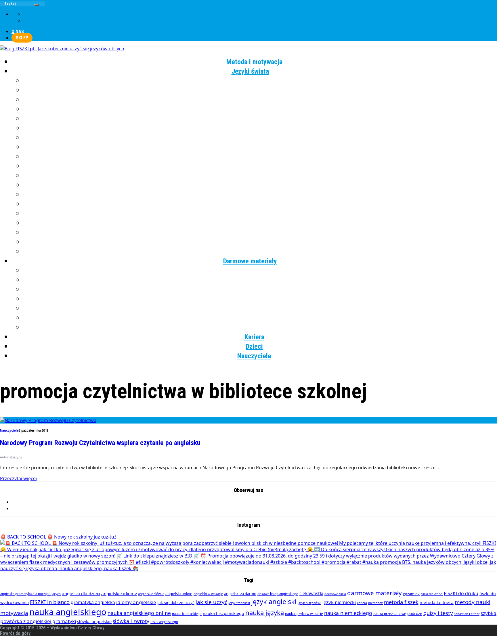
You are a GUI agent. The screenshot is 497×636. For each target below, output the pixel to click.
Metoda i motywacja (254, 62)
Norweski (260, 176)
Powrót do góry (15, 633)
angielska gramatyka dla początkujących (30, 594)
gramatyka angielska (93, 602)
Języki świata (250, 71)
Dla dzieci (260, 327)
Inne (260, 252)
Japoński (260, 128)
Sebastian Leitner (466, 614)
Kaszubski (260, 138)
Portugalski (260, 195)
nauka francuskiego (187, 614)
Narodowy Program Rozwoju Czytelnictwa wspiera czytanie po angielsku (100, 443)
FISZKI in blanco (50, 602)
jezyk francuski (239, 603)
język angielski (274, 601)
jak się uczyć (211, 602)
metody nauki (472, 602)
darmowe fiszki (335, 594)
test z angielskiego (164, 622)
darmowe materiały (374, 593)
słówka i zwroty (131, 621)
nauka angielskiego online (139, 613)
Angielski (260, 81)
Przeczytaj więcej (18, 478)
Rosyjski (260, 204)
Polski (260, 185)
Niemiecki (260, 166)
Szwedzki (260, 214)
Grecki (260, 109)
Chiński (260, 90)
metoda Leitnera (437, 602)
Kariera (254, 337)
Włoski (260, 242)
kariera (362, 603)
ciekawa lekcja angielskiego (277, 594)
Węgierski (260, 233)
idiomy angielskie (136, 602)
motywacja (14, 613)
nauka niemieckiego (348, 613)
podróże (414, 613)
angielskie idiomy (119, 593)
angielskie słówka (151, 594)
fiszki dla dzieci (432, 594)
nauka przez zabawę (389, 613)
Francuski (260, 100)
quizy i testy (438, 612)
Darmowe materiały (250, 261)
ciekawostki (311, 593)
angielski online (178, 593)
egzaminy (411, 593)
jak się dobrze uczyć (175, 602)
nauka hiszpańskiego (223, 613)
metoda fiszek (401, 602)
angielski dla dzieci (81, 593)
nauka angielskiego (67, 612)
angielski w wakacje (208, 594)
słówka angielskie (94, 621)
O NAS (18, 31)
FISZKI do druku (461, 593)
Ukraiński (260, 223)
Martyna (15, 457)
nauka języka (264, 612)
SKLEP (22, 38)
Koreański (260, 147)
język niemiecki (339, 602)
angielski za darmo (240, 593)
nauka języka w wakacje (304, 613)
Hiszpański (260, 119)
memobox (375, 603)
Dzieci (254, 346)
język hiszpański (309, 603)
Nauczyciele (254, 356)
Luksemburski (260, 157)
